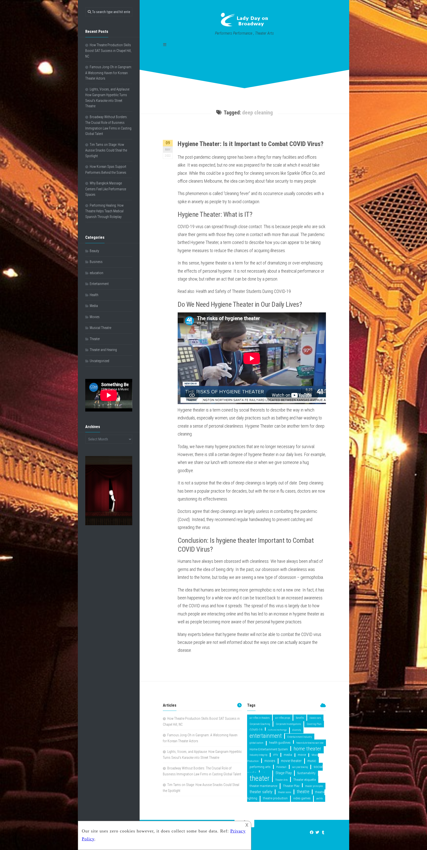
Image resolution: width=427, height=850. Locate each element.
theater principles (314, 786)
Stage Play (284, 773)
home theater (307, 748)
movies (269, 761)
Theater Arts (281, 780)
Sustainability (306, 773)
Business (96, 262)
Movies (95, 317)
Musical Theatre (100, 328)
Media (94, 306)
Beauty (94, 251)
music (311, 761)
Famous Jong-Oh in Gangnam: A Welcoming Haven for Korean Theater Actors (108, 72)
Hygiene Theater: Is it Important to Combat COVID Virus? (250, 144)
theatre (303, 791)
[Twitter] (317, 832)
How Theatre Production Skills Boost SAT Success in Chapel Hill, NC (108, 50)
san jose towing (300, 767)
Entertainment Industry (299, 737)
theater (260, 778)
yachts (319, 798)
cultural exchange (277, 730)
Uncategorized (99, 361)
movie (302, 755)
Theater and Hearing (103, 350)
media (288, 755)
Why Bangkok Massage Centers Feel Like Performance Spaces (105, 188)
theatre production (275, 798)
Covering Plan (314, 724)
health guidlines (280, 742)
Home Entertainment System (269, 749)
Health (94, 295)
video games (302, 798)
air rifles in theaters (260, 717)
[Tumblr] (323, 832)
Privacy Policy (173, 61)
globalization (256, 742)
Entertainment (99, 284)
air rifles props (282, 717)
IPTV (275, 755)
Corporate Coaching (260, 724)
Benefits (300, 717)
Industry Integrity (258, 755)
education (96, 273)
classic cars (315, 717)
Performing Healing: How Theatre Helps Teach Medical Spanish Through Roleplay (104, 211)
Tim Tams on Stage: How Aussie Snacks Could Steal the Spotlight (106, 150)
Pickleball (281, 767)
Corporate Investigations (288, 724)
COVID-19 (256, 730)
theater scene (284, 792)
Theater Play (291, 786)
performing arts (260, 767)
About (167, 56)
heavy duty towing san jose (309, 742)
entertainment (266, 735)
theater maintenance (263, 786)
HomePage (171, 50)
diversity (296, 730)
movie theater (291, 761)
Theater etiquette (304, 780)
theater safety (261, 791)
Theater (95, 339)
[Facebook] (312, 832)
